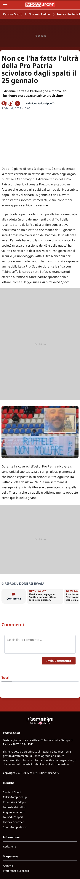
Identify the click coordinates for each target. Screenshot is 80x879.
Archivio (8, 865)
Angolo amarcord (14, 812)
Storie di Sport (12, 792)
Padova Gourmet (13, 822)
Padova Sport (12, 14)
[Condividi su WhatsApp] (4, 103)
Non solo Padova (39, 14)
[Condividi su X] (17, 103)
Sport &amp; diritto (15, 827)
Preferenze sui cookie (16, 870)
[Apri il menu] (5, 4)
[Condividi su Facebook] (10, 103)
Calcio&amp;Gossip (15, 797)
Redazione (9, 846)
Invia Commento (58, 661)
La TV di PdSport (13, 817)
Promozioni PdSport (15, 802)
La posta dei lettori (14, 807)
